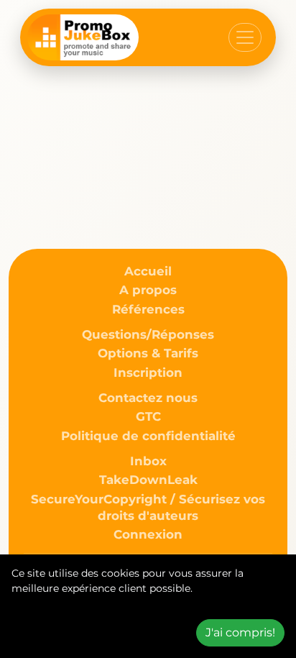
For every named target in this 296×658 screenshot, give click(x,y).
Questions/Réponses (148, 334)
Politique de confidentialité (148, 436)
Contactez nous (148, 397)
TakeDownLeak (148, 479)
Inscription (148, 372)
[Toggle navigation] (245, 37)
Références (148, 309)
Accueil (148, 271)
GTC (148, 416)
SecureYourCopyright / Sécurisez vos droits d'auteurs (148, 507)
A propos (148, 290)
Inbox (148, 461)
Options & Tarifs (148, 353)
